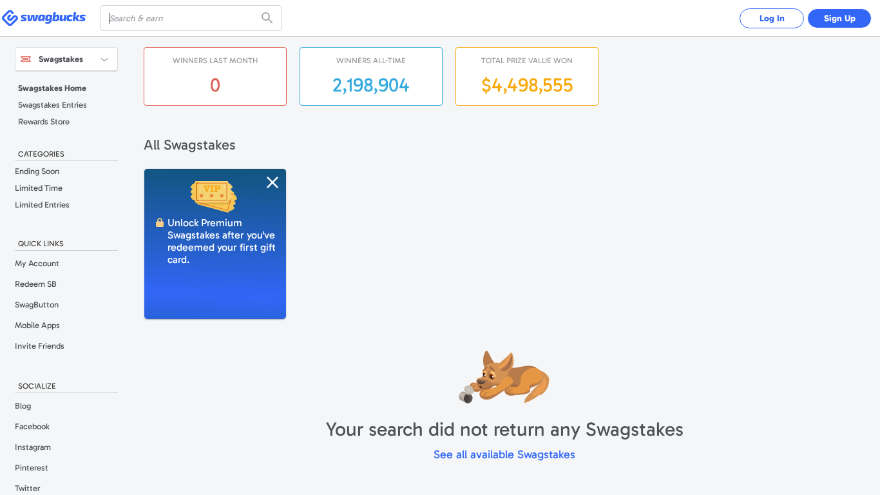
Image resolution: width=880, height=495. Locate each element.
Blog (23, 406)
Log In (772, 18)
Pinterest (31, 467)
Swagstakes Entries (52, 105)
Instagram (33, 447)
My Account (37, 263)
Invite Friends (39, 346)
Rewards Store (44, 121)
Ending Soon (37, 171)
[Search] (268, 18)
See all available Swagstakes (504, 454)
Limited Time (38, 188)
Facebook (32, 426)
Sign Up (840, 18)
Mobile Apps (37, 325)
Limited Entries (42, 204)
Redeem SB (36, 284)
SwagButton (37, 304)
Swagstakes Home (52, 88)
